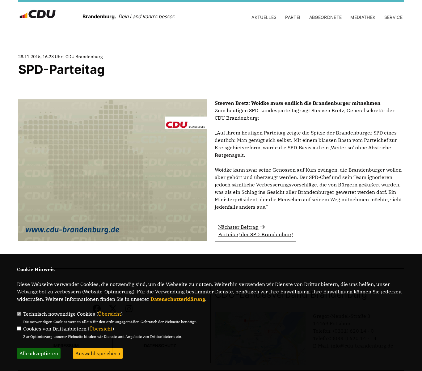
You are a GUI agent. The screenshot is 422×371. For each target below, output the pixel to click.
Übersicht (109, 314)
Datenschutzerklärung (177, 299)
